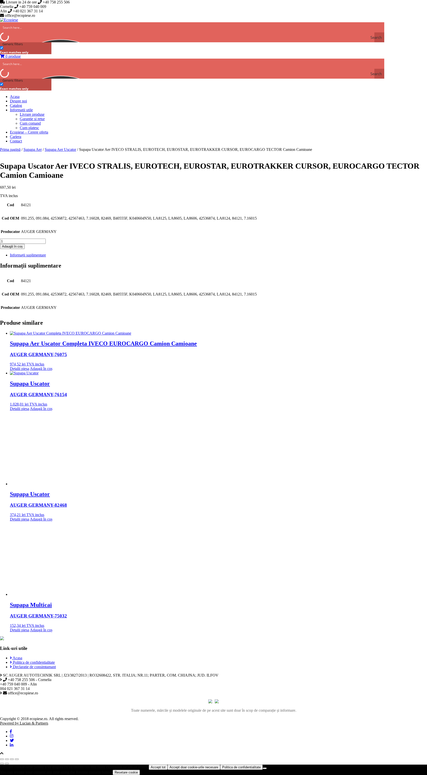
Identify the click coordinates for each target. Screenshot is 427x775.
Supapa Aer (32, 149)
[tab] (218, 255)
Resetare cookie (126, 772)
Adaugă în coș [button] (41, 368)
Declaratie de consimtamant (34, 667)
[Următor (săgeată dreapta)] (7, 763)
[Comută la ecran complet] (12, 759)
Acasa (15, 96)
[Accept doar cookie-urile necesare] (265, 768)
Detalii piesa (19, 368)
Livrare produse (32, 114)
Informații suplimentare (28, 255)
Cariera (15, 137)
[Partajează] (7, 759)
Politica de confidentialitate (33, 662)
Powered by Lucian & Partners (24, 723)
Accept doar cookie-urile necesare (194, 767)
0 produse (12, 56)
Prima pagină (10, 149)
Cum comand (30, 123)
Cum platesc (29, 128)
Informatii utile (21, 110)
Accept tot (158, 767)
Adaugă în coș (12, 246)
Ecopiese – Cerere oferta (29, 132)
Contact (16, 141)
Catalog (16, 105)
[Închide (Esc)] (2, 759)
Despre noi (18, 101)
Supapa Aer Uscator (60, 149)
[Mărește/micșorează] (17, 759)
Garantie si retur (32, 119)
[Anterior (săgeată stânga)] (2, 763)
